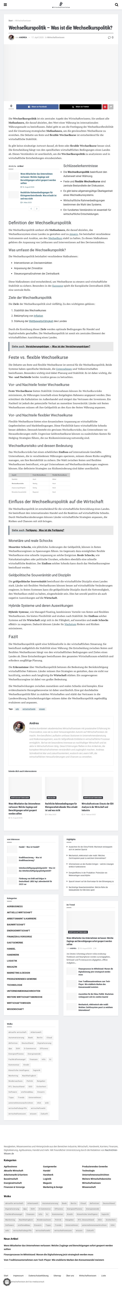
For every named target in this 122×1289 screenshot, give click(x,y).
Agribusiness (15, 906)
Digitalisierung (44, 1043)
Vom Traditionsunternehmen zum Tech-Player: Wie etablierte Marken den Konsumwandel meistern (94, 984)
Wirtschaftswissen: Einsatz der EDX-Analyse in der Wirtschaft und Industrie (98, 807)
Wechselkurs (55, 238)
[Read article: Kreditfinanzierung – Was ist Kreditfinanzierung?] (12, 859)
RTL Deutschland (16, 1087)
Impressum (18, 1275)
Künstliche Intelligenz (19, 1070)
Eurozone (57, 285)
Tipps (11, 1098)
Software (13, 1092)
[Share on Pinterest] (105, 106)
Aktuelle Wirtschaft (19, 912)
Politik (30, 1081)
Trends (21, 1098)
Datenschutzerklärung (38, 1275)
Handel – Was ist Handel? (29, 847)
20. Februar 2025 (89, 814)
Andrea (23, 37)
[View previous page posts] (31, 209)
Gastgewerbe (15, 942)
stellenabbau (27, 1092)
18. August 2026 (28, 187)
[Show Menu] (5, 4)
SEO (30, 1087)
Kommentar (14, 1065)
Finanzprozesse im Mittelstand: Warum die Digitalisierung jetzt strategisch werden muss (95, 972)
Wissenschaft (15, 1009)
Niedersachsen (16, 1081)
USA (39, 1103)
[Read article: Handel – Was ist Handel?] (12, 849)
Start (11, 21)
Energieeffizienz (16, 1054)
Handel (11, 949)
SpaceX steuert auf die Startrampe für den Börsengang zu (91, 881)
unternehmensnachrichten (21, 1103)
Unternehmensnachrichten (23, 991)
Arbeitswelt (36, 1032)
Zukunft (44, 1114)
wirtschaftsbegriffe (18, 1108)
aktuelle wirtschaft (18, 1032)
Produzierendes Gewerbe (22, 979)
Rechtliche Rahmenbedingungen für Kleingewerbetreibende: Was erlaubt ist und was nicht (38, 195)
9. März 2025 (27, 202)
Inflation (38, 315)
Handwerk (13, 955)
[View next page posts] (36, 209)
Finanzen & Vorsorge (19, 936)
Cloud (49, 1038)
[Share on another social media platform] (110, 106)
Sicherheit (41, 1087)
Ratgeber (41, 1081)
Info (43, 1059)
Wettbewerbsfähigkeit (41, 321)
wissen (42, 709)
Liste (103, 1275)
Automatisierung (16, 1038)
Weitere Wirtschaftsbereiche (24, 997)
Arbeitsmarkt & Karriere (21, 918)
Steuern (41, 1092)
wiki (17, 709)
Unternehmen (64, 369)
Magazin (51, 797)
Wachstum (70, 624)
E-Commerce (30, 1049)
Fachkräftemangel (17, 1059)
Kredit (26, 1065)
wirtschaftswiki (29, 709)
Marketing (13, 1076)
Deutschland (27, 1043)
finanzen (34, 1059)
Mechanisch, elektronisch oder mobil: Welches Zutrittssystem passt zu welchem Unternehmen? (95, 1007)
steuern (73, 234)
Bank (30, 1038)
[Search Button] (116, 4)
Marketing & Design (18, 973)
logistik (36, 1070)
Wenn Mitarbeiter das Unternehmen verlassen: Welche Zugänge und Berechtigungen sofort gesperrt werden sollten (90, 941)
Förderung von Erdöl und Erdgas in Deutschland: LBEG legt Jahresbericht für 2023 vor (35, 881)
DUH (18, 1049)
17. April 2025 (37, 37)
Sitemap (57, 1275)
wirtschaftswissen (17, 1114)
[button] (7, 1282)
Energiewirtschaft (18, 930)
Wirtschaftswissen (23, 21)
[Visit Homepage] (61, 5)
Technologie (14, 985)
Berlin (40, 1038)
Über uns (70, 1275)
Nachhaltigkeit (29, 1076)
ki (50, 1059)
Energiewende (34, 1054)
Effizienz (44, 1049)
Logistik (12, 961)
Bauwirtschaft (16, 924)
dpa (10, 1049)
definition (13, 1043)
